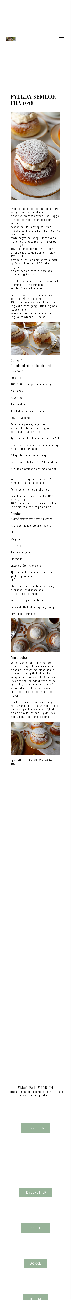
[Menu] (61, 39)
